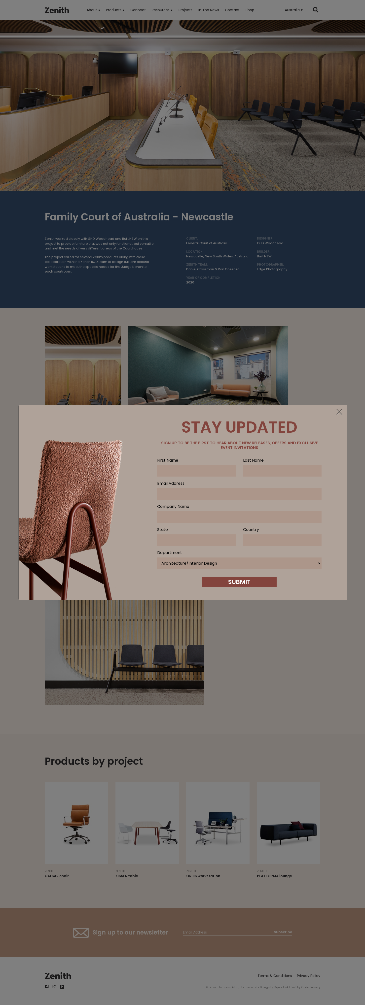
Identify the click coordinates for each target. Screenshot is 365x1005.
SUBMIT (239, 582)
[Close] (339, 412)
